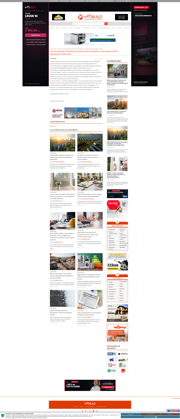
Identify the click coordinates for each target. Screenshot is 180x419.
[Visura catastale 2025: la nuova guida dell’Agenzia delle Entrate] (90, 299)
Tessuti (122, 298)
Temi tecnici (64, 27)
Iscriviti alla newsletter (106, 1)
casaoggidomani (64, 1)
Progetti (94, 27)
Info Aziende (77, 27)
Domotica (111, 238)
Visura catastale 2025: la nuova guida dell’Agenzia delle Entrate (89, 314)
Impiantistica (112, 245)
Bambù (110, 287)
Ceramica (111, 296)
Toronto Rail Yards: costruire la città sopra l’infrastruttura (116, 112)
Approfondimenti (86, 27)
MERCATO (53, 126)
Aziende (52, 27)
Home (51, 48)
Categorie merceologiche (104, 27)
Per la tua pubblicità (89, 406)
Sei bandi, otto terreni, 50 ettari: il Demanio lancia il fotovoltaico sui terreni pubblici (88, 157)
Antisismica (112, 229)
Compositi (111, 298)
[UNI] (112, 359)
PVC (121, 291)
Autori (81, 406)
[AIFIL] (123, 370)
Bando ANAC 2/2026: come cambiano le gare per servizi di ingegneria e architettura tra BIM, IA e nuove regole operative (62, 237)
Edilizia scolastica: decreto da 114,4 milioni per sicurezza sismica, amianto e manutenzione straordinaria (117, 82)
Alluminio (111, 284)
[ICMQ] (112, 365)
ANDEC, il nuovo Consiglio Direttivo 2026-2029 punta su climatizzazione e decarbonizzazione (116, 175)
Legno (121, 284)
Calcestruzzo (112, 289)
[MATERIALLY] (123, 353)
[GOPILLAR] (112, 370)
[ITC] (112, 353)
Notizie (71, 27)
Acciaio (111, 282)
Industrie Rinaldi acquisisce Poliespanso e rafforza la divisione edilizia (61, 313)
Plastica (122, 288)
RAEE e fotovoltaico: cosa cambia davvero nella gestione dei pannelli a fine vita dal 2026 (61, 276)
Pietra (121, 286)
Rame (121, 293)
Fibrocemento (123, 281)
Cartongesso (112, 291)
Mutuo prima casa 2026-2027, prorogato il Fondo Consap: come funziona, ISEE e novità (87, 234)
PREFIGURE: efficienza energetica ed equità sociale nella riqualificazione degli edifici (62, 157)
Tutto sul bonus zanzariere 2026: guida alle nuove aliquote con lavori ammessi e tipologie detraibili (62, 196)
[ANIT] (123, 359)
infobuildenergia (54, 1)
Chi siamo (76, 406)
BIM (110, 236)
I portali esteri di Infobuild (77, 1)
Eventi (113, 27)
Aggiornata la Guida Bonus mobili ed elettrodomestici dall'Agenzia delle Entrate (88, 277)
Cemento (111, 294)
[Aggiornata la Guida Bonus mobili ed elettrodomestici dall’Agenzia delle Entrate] (90, 262)
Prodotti (58, 27)
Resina (121, 295)
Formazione (119, 27)
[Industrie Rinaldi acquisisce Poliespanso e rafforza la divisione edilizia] (62, 298)
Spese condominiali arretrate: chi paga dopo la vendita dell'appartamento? (89, 195)
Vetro (121, 300)
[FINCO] (123, 365)
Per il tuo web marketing (92, 1)
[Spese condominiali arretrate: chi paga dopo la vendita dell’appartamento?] (90, 182)
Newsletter (127, 27)
